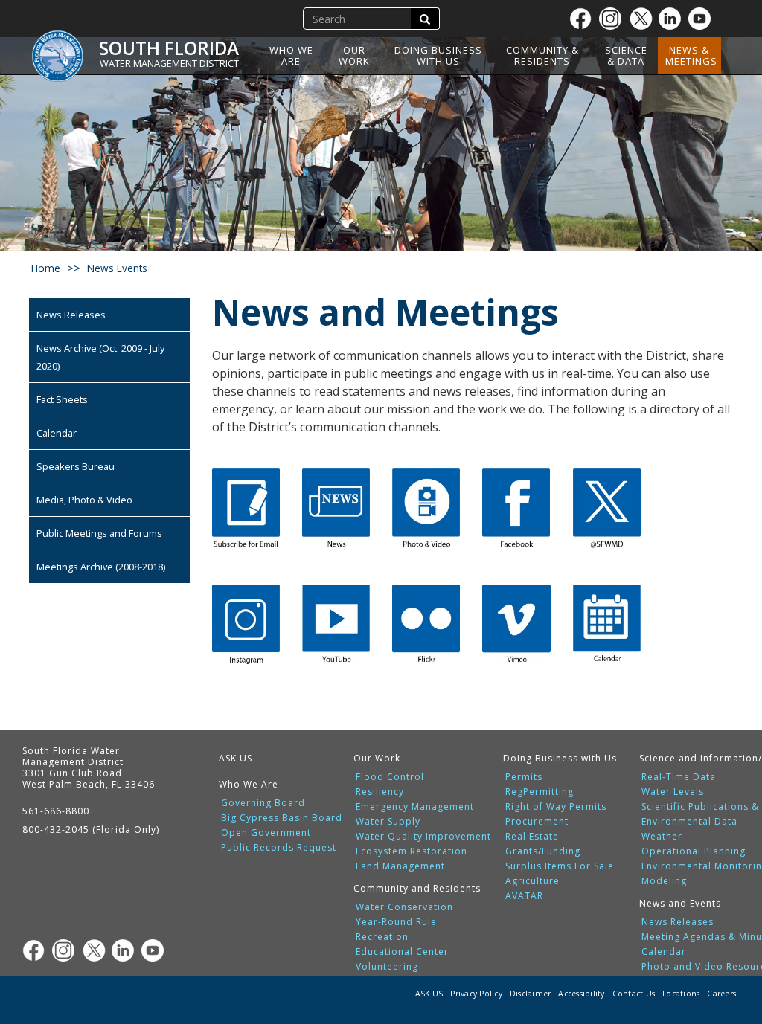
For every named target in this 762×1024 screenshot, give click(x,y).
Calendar (56, 432)
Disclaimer (530, 993)
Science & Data (626, 55)
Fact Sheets (62, 399)
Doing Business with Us (438, 55)
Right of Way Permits (555, 807)
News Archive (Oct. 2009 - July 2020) (100, 357)
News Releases (71, 314)
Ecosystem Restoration (411, 851)
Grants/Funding (542, 851)
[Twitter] (644, 18)
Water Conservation (404, 907)
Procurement (537, 822)
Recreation (382, 937)
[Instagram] (614, 18)
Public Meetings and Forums (99, 533)
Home (45, 268)
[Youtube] (703, 18)
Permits (523, 777)
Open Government (266, 833)
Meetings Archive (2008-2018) (100, 566)
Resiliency (380, 792)
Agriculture (532, 881)
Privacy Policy (476, 993)
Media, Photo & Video (84, 499)
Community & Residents (542, 55)
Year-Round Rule (396, 922)
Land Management (400, 866)
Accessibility (581, 993)
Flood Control (390, 777)
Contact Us (634, 993)
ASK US (235, 758)
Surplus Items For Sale (559, 866)
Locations (680, 993)
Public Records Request (278, 848)
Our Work (354, 55)
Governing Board (263, 803)
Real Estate (532, 837)
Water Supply (388, 822)
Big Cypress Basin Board (281, 818)
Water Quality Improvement (423, 837)
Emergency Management (415, 807)
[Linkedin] (673, 18)
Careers (721, 993)
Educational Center (402, 952)
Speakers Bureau (75, 466)
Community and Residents (417, 888)
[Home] (63, 48)
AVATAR (524, 896)
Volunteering (387, 967)
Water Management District (169, 63)
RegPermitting (539, 792)
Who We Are (291, 55)
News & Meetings (691, 55)
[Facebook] (584, 18)
